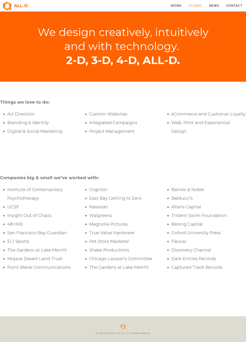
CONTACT (234, 5)
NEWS (214, 5)
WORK (176, 5)
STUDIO (195, 5)
